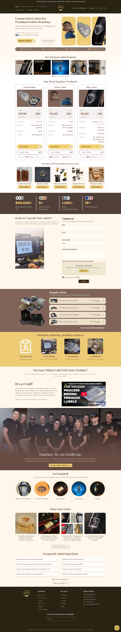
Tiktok (62, 606)
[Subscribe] (73, 619)
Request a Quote (25, 41)
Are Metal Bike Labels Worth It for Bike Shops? (95, 538)
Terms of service (69, 629)
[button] (28, 6)
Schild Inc (33, 629)
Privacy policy (59, 629)
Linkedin (63, 601)
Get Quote (24, 146)
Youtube (63, 603)
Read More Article (59, 547)
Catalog (40, 601)
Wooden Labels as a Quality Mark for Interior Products (26, 538)
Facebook (64, 598)
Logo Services (42, 598)
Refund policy (51, 629)
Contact (40, 606)
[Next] (103, 68)
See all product (48, 41)
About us (41, 603)
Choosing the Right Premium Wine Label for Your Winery (49, 538)
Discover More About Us (59, 465)
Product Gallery (43, 609)
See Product (24, 187)
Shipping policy (78, 629)
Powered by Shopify (41, 629)
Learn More (24, 152)
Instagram (64, 595)
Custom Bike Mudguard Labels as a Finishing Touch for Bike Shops (72, 538)
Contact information (89, 629)
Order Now (86, 146)
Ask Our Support (59, 583)
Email (49, 619)
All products (41, 595)
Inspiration (30, 156)
